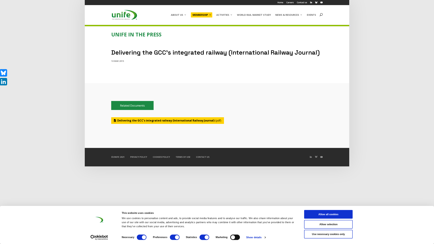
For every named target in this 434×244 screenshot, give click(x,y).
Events (311, 14)
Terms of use (183, 157)
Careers (290, 3)
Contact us (302, 3)
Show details (254, 237)
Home (280, 3)
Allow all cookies (328, 214)
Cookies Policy (161, 157)
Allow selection (328, 224)
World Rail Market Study (254, 14)
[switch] (175, 237)
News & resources (287, 14)
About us (177, 14)
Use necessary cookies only (328, 234)
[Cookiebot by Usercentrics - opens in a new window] (99, 237)
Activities (222, 14)
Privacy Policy (138, 157)
